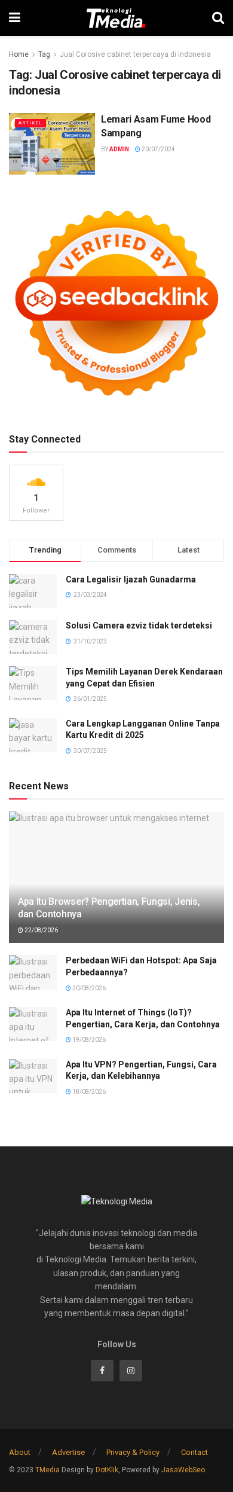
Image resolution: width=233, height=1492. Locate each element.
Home (19, 54)
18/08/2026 (88, 1091)
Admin (119, 149)
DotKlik (107, 1470)
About (19, 1452)
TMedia (47, 1470)
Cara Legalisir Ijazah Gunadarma (131, 579)
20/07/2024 (157, 149)
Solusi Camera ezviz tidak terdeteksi (139, 625)
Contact (194, 1452)
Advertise (68, 1452)
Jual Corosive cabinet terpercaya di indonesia (135, 54)
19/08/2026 (88, 1039)
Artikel (30, 123)
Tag (44, 54)
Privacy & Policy (133, 1452)
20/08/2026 (88, 988)
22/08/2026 (40, 930)
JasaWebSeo (183, 1470)
